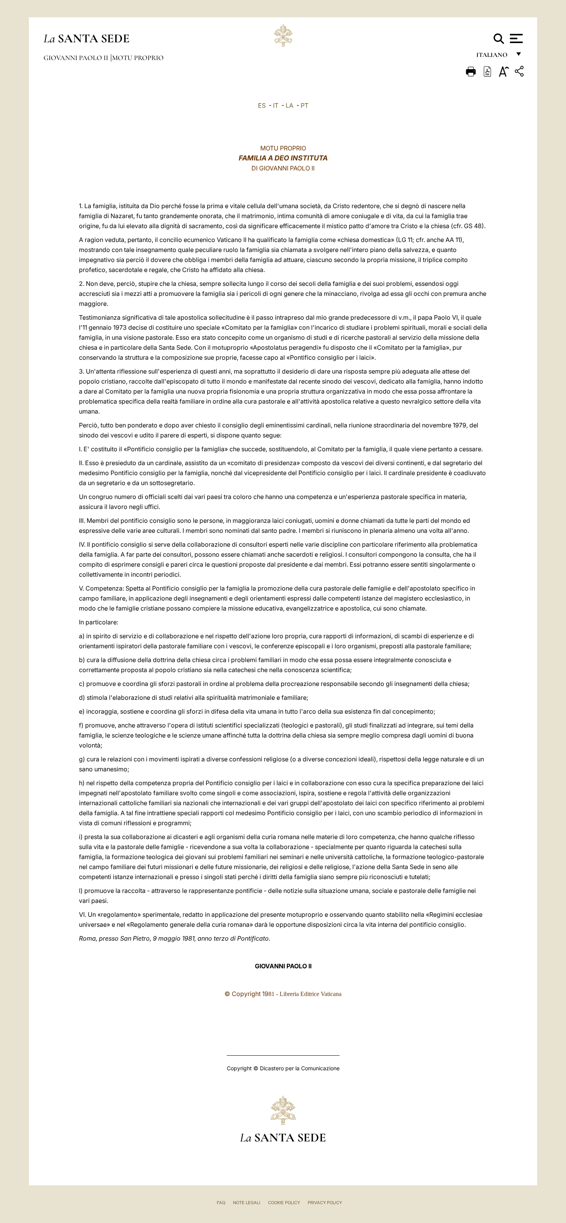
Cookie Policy (284, 1202)
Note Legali (246, 1202)
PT (304, 105)
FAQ (221, 1202)
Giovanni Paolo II (77, 57)
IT (275, 105)
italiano (493, 57)
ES (262, 105)
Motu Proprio (138, 57)
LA (289, 105)
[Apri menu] (515, 38)
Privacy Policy (325, 1202)
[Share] (520, 72)
